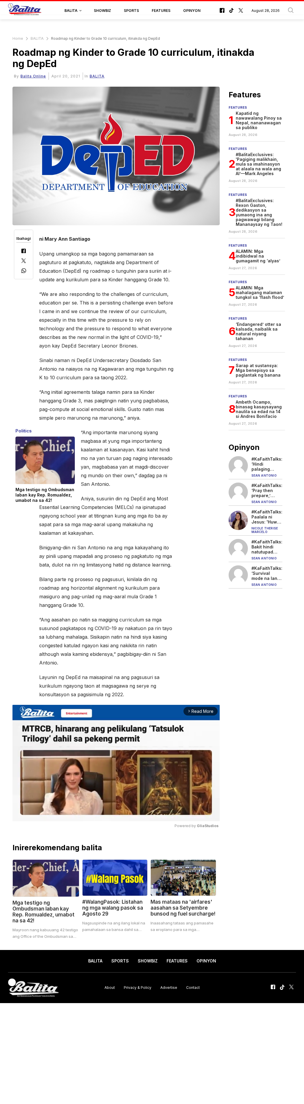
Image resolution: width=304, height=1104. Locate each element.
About (109, 987)
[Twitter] (23, 261)
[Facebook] (23, 251)
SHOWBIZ (102, 10)
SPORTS (131, 10)
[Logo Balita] (24, 10)
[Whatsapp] (23, 271)
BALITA (70, 10)
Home (17, 38)
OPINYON (191, 10)
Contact (193, 987)
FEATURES (161, 10)
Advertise (168, 987)
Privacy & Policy (137, 987)
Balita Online (33, 76)
